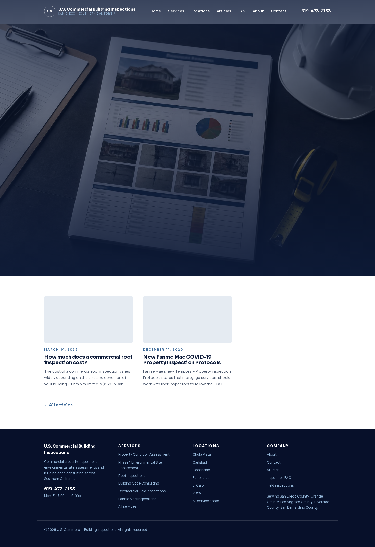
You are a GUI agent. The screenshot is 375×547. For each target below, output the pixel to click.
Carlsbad (200, 462)
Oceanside (201, 470)
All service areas (206, 501)
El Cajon (199, 485)
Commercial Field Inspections (142, 491)
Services (176, 11)
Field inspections (280, 485)
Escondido (201, 477)
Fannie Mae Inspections (137, 499)
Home (156, 11)
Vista (197, 493)
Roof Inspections (131, 475)
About (258, 11)
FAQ (242, 11)
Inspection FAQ (279, 477)
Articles (224, 11)
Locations (200, 11)
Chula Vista (202, 454)
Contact (278, 11)
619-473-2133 (316, 11)
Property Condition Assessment (144, 454)
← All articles (58, 405)
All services (127, 506)
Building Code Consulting (138, 483)
